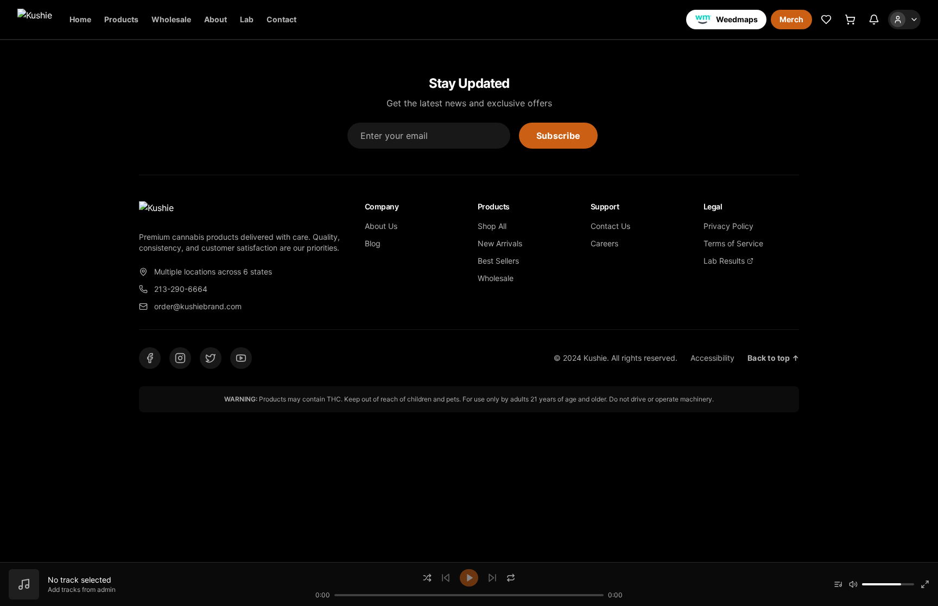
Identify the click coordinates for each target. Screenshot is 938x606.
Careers (604, 243)
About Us (381, 226)
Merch (791, 19)
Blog (373, 243)
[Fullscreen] (925, 584)
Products (121, 19)
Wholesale (171, 19)
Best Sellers (498, 260)
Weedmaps (737, 19)
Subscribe (558, 135)
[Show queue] (838, 584)
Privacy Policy (728, 226)
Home (80, 19)
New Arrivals (500, 243)
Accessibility (712, 357)
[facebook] (150, 358)
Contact (281, 19)
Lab (246, 19)
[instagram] (180, 358)
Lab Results (724, 260)
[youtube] (241, 358)
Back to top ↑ (773, 357)
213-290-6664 (180, 289)
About (215, 19)
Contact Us (610, 226)
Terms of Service (733, 243)
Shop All (492, 226)
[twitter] (210, 358)
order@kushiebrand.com (198, 306)
